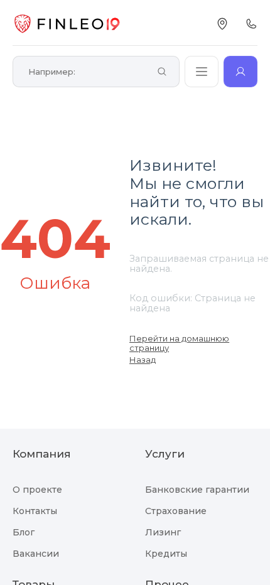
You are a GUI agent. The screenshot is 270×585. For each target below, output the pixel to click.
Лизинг (163, 532)
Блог (24, 532)
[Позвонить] (251, 24)
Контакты (35, 511)
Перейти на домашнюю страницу (179, 343)
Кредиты (166, 553)
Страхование (176, 511)
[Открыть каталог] (202, 71)
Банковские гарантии (197, 489)
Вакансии (36, 553)
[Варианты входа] (240, 71)
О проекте (37, 489)
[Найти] (162, 72)
